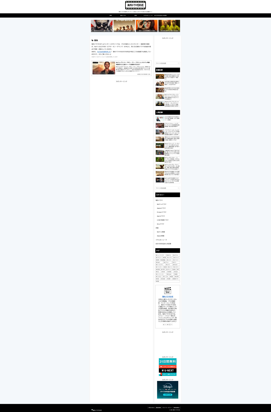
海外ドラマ (159, 200)
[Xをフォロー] (166, 324)
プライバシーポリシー (167, 407)
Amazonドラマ (161, 208)
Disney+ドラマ (161, 212)
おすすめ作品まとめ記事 (163, 243)
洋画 (157, 228)
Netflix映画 (161, 232)
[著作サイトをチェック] (164, 324)
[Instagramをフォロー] (170, 324)
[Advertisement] (122, 92)
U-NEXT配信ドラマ (162, 220)
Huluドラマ (160, 224)
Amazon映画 (160, 236)
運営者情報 (158, 407)
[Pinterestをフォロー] (172, 324)
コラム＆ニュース (161, 239)
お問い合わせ (151, 407)
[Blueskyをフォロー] (168, 324)
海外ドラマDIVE (167, 296)
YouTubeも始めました (104, 51)
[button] (178, 63)
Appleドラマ (161, 216)
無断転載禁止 (177, 407)
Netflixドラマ (161, 204)
